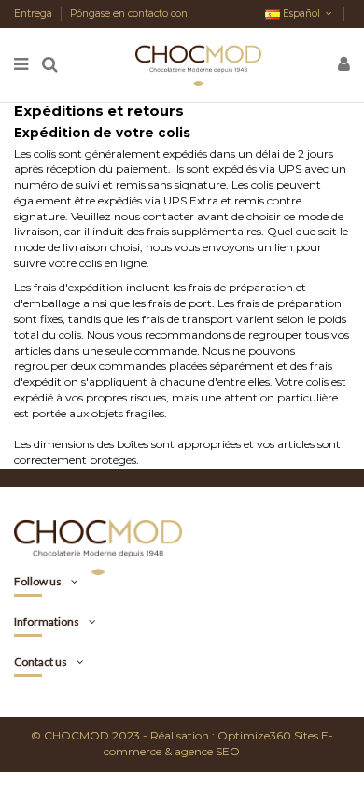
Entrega (34, 13)
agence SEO (207, 751)
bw (251, 751)
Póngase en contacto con (129, 13)
